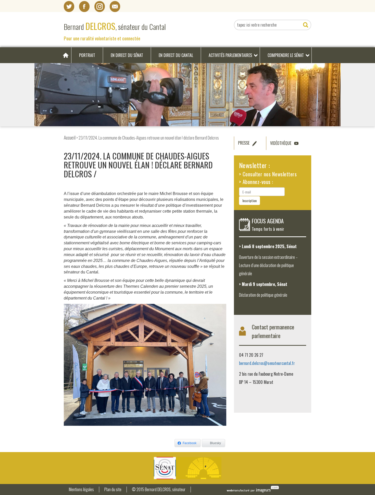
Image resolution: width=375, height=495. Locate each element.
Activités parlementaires (230, 55)
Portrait (87, 55)
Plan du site (112, 489)
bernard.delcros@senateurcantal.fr (267, 363)
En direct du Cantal (176, 55)
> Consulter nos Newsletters (268, 174)
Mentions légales (81, 489)
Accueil (70, 137)
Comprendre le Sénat (286, 55)
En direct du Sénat (127, 55)
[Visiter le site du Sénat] (187, 468)
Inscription (249, 200)
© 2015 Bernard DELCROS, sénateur (158, 489)
